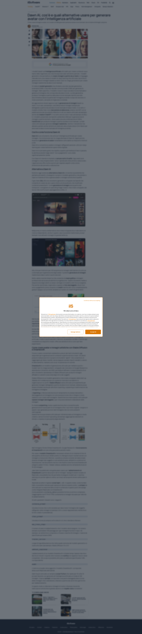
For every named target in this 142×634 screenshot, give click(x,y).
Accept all (93, 332)
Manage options (75, 332)
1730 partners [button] (52, 314)
